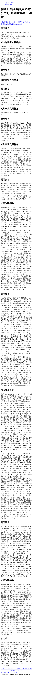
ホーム (20, 24)
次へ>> (20, 670)
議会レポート (13, 22)
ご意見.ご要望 (9, 2)
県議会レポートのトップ (9, 672)
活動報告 (21, 22)
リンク (15, 24)
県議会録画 (8, 4)
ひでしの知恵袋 (8, 24)
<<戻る (3, 669)
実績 (7, 22)
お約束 (3, 22)
